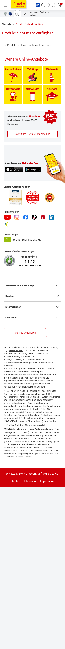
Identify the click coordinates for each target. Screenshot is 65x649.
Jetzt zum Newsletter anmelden (32, 133)
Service (9, 296)
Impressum (47, 481)
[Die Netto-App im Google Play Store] (33, 169)
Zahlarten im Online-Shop (19, 285)
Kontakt (16, 481)
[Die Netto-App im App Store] (14, 169)
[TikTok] (34, 217)
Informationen (13, 306)
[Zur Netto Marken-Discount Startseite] (18, 4)
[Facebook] (25, 217)
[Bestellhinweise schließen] (59, 14)
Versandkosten (16, 350)
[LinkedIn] (51, 217)
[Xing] (6, 224)
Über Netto (11, 317)
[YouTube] (7, 217)
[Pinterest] (43, 217)
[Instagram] (17, 217)
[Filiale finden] (53, 5)
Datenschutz (30, 481)
